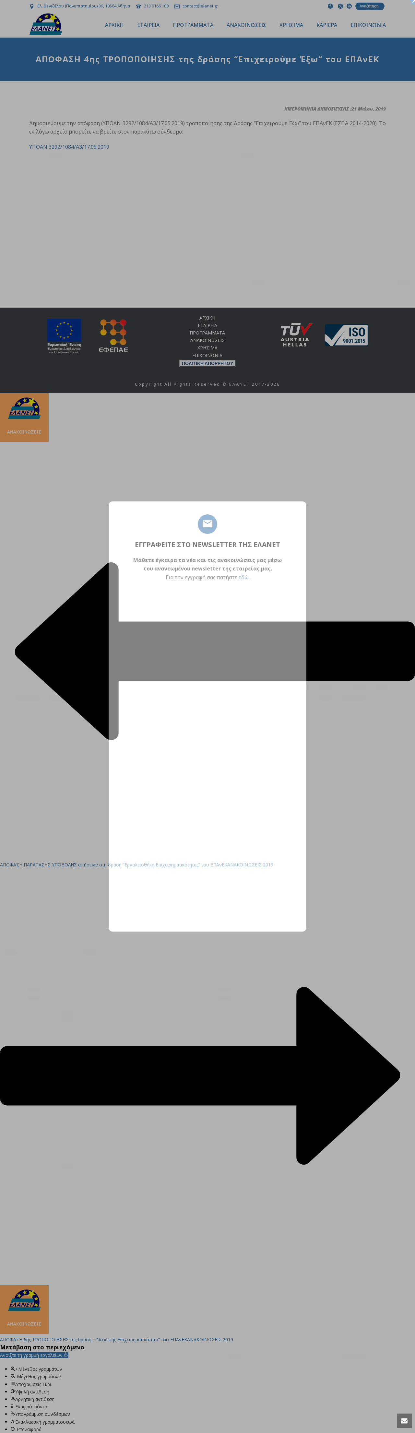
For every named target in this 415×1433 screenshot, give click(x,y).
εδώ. (244, 577)
